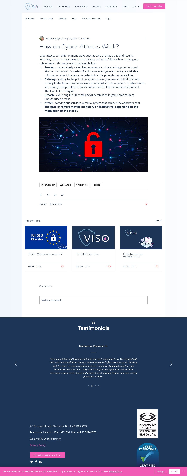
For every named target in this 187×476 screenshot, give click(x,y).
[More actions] (146, 38)
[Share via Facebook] (40, 195)
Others (62, 18)
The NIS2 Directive (87, 254)
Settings (161, 471)
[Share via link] (62, 195)
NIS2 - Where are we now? (45, 254)
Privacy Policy (38, 445)
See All (159, 220)
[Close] (183, 471)
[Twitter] (31, 462)
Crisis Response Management (132, 255)
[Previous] (16, 363)
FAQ (74, 18)
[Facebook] (36, 462)
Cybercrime (82, 184)
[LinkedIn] (40, 462)
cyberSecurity (48, 184)
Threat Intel (46, 18)
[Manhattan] (92, 386)
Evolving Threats (91, 18)
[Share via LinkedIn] (55, 195)
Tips (108, 18)
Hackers (96, 184)
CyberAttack (65, 184)
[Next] (171, 363)
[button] (47, 455)
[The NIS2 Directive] (93, 237)
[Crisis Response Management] (141, 237)
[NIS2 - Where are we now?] (46, 237)
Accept (174, 471)
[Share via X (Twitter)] (48, 195)
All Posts (29, 18)
